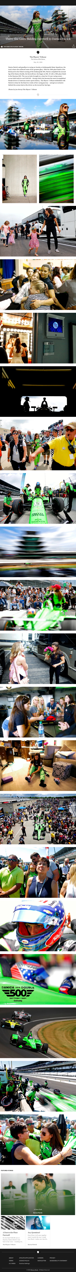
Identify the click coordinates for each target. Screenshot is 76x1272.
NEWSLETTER (42, 1260)
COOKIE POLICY (24, 1260)
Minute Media (34, 1270)
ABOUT (11, 1258)
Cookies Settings (24, 1263)
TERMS (11, 1260)
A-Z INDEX (12, 1263)
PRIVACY (52, 1258)
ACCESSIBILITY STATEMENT (58, 1260)
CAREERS (40, 1258)
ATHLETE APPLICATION (26, 1258)
